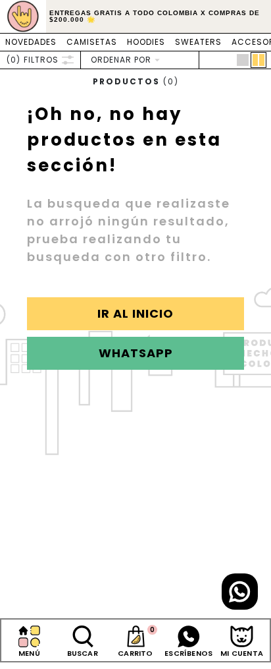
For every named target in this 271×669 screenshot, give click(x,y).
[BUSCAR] (82, 636)
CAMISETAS (91, 41)
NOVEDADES (31, 41)
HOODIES (146, 41)
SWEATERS (198, 41)
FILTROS (33, 59)
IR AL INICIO (135, 313)
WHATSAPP (136, 353)
